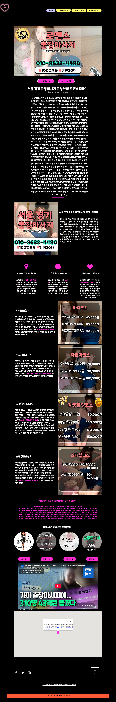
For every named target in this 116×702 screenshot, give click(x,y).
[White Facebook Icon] (16, 673)
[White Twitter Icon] (23, 673)
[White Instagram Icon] (29, 673)
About (94, 670)
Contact (94, 675)
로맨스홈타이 (53, 510)
